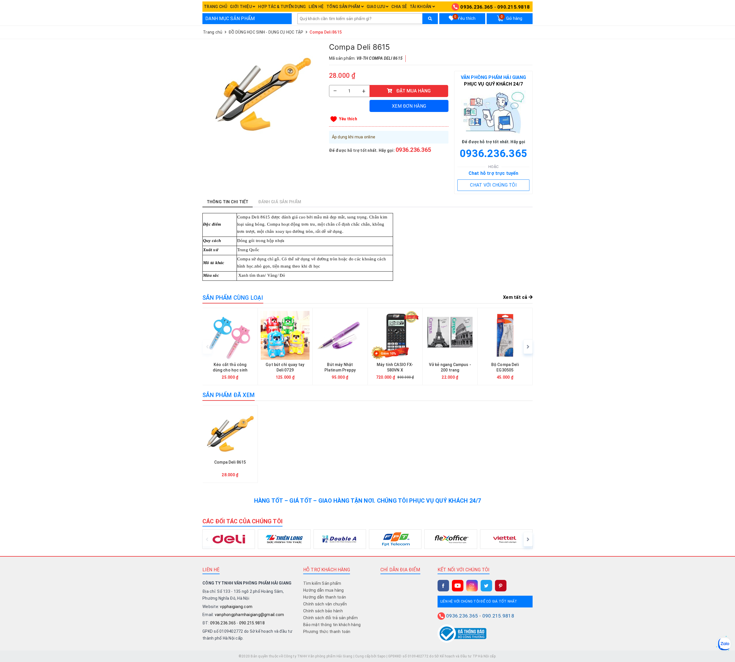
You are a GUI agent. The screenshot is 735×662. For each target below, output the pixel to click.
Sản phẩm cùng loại (232, 297)
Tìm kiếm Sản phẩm (322, 583)
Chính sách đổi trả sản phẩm (330, 617)
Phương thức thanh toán (327, 631)
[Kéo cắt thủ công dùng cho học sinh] (230, 346)
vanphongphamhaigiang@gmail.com (249, 614)
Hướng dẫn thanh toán (324, 597)
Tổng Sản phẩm (343, 6)
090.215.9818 (513, 7)
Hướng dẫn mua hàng (323, 590)
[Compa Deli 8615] (262, 92)
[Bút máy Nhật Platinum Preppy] (340, 346)
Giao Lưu (376, 6)
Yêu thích (464, 18)
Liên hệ (316, 6)
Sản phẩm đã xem (228, 395)
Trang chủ (215, 6)
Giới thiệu (241, 6)
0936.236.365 (476, 7)
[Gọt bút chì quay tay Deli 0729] (285, 346)
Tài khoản (421, 6)
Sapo (381, 656)
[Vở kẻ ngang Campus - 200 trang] (450, 346)
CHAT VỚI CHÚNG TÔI (493, 185)
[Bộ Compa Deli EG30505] (505, 346)
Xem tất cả (516, 297)
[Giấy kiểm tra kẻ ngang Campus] (615, 346)
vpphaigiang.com (236, 606)
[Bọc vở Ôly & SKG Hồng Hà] (560, 346)
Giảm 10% (388, 353)
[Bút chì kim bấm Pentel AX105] (670, 346)
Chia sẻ (399, 6)
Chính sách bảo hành (323, 611)
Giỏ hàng (511, 18)
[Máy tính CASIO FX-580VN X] (395, 346)
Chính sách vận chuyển (325, 604)
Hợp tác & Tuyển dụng (282, 6)
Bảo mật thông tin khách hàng (332, 624)
